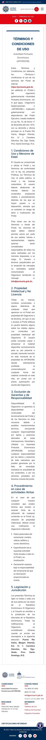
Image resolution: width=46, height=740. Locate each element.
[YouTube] (35, 736)
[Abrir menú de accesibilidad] (40, 725)
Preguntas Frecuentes (32, 713)
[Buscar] (36, 9)
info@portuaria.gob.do (21, 281)
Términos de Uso (31, 706)
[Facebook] (20, 736)
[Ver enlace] (9, 9)
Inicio (14, 16)
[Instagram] (25, 736)
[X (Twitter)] (30, 736)
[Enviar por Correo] (25, 21)
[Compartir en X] (21, 21)
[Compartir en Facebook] (16, 21)
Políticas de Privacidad (32, 710)
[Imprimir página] (29, 21)
